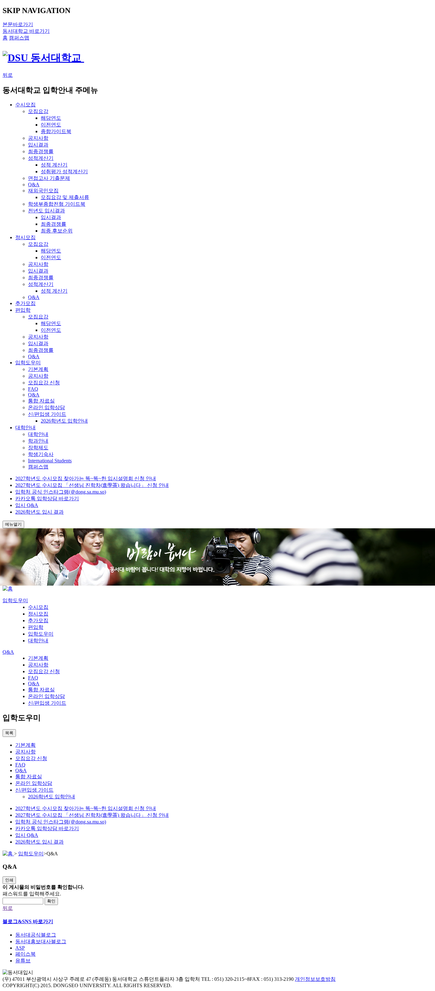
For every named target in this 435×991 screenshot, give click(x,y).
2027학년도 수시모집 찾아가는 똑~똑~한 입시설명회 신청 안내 (85, 478)
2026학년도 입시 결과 (39, 512)
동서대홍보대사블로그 (40, 941)
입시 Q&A (26, 505)
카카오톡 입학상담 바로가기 (47, 498)
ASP (20, 948)
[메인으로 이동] (8, 588)
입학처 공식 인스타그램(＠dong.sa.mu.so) (60, 492)
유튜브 (23, 960)
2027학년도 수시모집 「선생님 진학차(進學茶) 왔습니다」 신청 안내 (92, 485)
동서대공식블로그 (35, 935)
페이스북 (25, 954)
